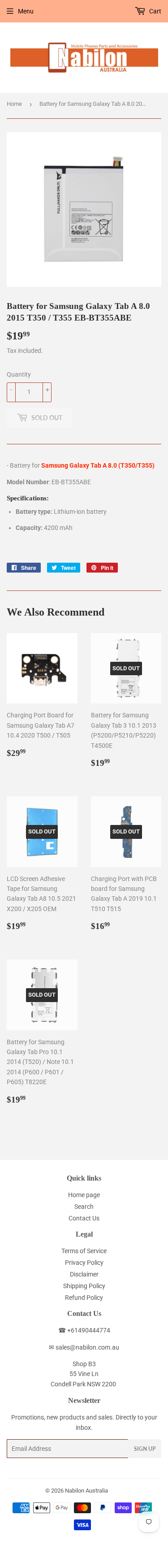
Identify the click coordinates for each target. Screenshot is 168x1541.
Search (84, 1206)
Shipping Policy (84, 1285)
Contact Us (84, 1218)
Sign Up (144, 1449)
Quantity (19, 374)
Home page (84, 1194)
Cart (154, 11)
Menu (26, 11)
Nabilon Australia (86, 1490)
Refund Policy (84, 1297)
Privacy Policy (84, 1262)
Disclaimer (84, 1274)
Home (14, 103)
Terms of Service (84, 1251)
